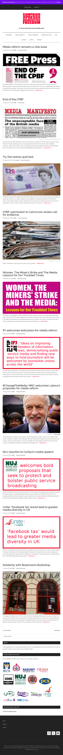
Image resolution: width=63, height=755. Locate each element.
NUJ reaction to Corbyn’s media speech (28, 451)
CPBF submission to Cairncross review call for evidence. (30, 213)
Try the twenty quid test (18, 156)
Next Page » (57, 630)
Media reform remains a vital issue (25, 46)
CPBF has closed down (8, 2)
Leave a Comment (22, 50)
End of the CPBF (13, 99)
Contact (5, 724)
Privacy (4, 727)
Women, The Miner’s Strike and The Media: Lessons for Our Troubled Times (30, 274)
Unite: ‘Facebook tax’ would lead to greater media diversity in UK (30, 508)
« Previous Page (6, 630)
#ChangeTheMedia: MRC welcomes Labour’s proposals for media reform (31, 387)
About (4, 721)
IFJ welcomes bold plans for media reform (30, 330)
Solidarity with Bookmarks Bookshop (26, 565)
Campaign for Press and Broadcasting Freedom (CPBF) (31, 18)
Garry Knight (57, 434)
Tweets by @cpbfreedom (9, 711)
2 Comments (21, 102)
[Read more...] (39, 90)
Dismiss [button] (58, 2)
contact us (41, 747)
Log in (36, 749)
